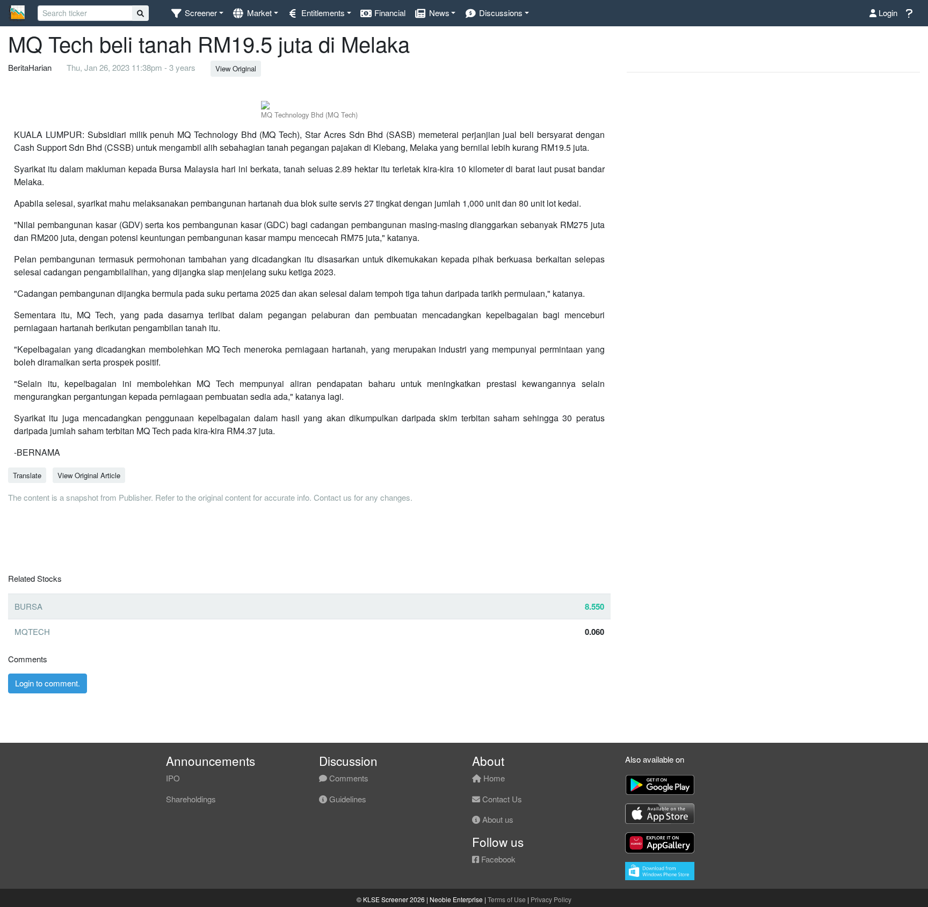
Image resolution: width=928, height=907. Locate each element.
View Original (235, 68)
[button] (197, 13)
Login (886, 12)
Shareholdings (191, 798)
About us (496, 819)
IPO (173, 778)
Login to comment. (47, 683)
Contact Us (501, 798)
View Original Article (88, 475)
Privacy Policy (551, 899)
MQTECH (32, 631)
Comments (347, 778)
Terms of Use (507, 899)
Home (493, 778)
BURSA (28, 606)
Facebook (497, 859)
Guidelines (346, 798)
